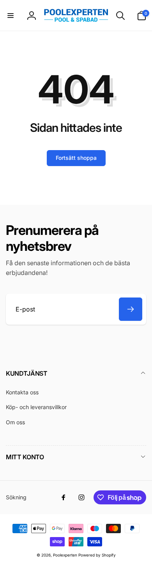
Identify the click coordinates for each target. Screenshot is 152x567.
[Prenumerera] (130, 309)
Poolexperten (65, 555)
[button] (10, 15)
